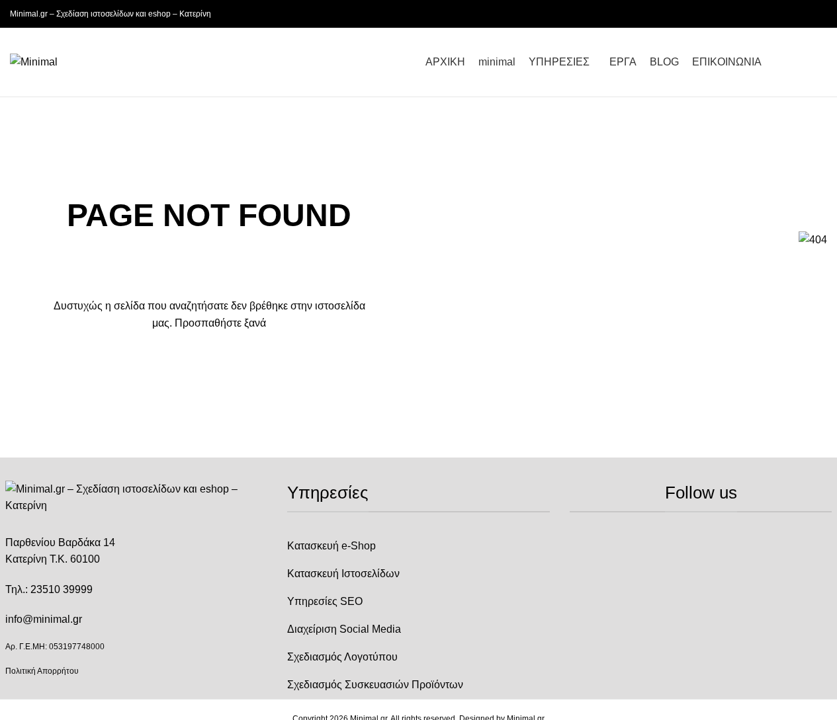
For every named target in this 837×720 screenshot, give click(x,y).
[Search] (822, 62)
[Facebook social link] (771, 14)
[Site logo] (34, 61)
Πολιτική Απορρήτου (42, 671)
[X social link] (787, 14)
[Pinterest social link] (819, 14)
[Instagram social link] (803, 14)
